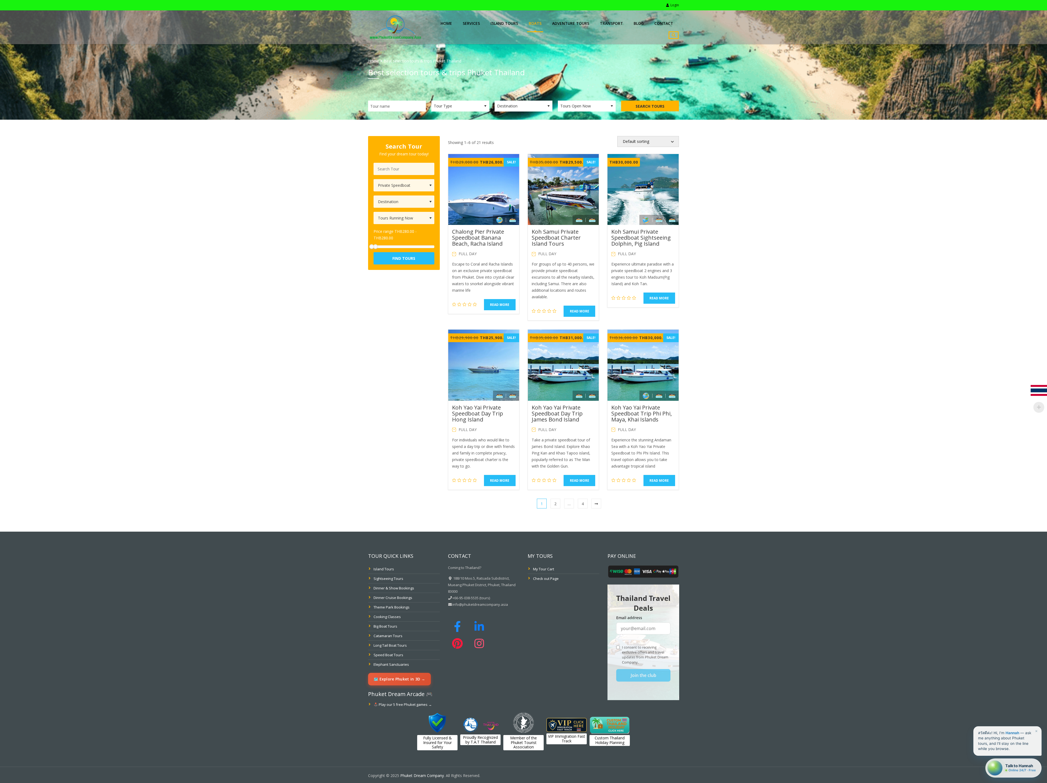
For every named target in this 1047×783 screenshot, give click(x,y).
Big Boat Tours (385, 626)
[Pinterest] (459, 643)
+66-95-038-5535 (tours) (471, 597)
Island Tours (504, 23)
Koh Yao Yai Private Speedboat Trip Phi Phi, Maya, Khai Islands (641, 413)
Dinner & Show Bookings (394, 588)
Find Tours (403, 258)
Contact (663, 23)
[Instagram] (479, 643)
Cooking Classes (387, 616)
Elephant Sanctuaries (391, 664)
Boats (535, 23)
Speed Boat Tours (388, 654)
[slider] (375, 246)
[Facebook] (459, 626)
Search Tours (650, 106)
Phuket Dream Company (422, 775)
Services (471, 23)
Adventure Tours (570, 23)
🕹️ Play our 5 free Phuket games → (403, 704)
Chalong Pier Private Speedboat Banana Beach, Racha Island (478, 237)
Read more (499, 304)
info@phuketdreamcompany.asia (480, 604)
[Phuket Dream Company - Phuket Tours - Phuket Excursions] (395, 26)
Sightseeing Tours (388, 578)
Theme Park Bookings (392, 607)
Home (446, 23)
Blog (639, 23)
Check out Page (546, 578)
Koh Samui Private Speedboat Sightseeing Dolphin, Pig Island (641, 237)
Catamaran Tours (388, 635)
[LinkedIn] (479, 626)
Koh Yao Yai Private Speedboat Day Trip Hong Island (477, 413)
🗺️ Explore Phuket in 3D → (399, 679)
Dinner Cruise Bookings (393, 597)
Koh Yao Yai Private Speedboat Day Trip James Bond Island (557, 413)
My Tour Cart (543, 569)
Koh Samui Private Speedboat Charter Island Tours (556, 237)
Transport (611, 23)
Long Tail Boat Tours (390, 645)
